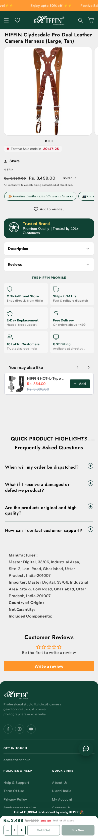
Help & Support (16, 782)
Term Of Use (14, 791)
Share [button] (15, 161)
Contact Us (61, 808)
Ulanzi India (61, 791)
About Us (60, 782)
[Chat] (85, 748)
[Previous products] (77, 367)
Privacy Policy (15, 799)
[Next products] (88, 367)
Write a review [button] (48, 666)
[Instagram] (19, 729)
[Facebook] (8, 729)
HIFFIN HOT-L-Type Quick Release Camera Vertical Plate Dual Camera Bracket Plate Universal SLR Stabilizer (47, 378)
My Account (62, 799)
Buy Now (78, 830)
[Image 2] (49, 141)
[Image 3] (52, 141)
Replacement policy (20, 808)
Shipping (35, 185)
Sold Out (43, 830)
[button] (6, 20)
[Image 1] (46, 141)
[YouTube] (31, 729)
